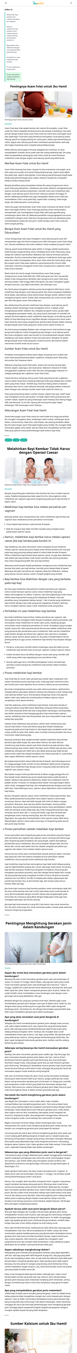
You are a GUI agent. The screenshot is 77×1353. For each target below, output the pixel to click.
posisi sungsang (62, 764)
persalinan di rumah (40, 625)
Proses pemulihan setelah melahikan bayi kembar (13, 77)
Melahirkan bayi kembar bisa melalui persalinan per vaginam (13, 18)
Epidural (32, 692)
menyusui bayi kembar (27, 888)
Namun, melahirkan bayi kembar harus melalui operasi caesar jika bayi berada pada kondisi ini (12, 33)
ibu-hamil (16, 440)
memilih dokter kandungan (36, 647)
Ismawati (8, 124)
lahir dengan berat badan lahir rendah (54, 872)
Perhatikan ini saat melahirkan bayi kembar (13, 59)
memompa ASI (23, 907)
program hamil (63, 244)
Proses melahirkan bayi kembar (13, 68)
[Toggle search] (71, 3)
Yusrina (8, 968)
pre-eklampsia (59, 218)
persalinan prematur (24, 872)
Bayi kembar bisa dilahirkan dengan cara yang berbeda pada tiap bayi (13, 48)
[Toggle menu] (6, 3)
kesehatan (24, 440)
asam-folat (8, 440)
